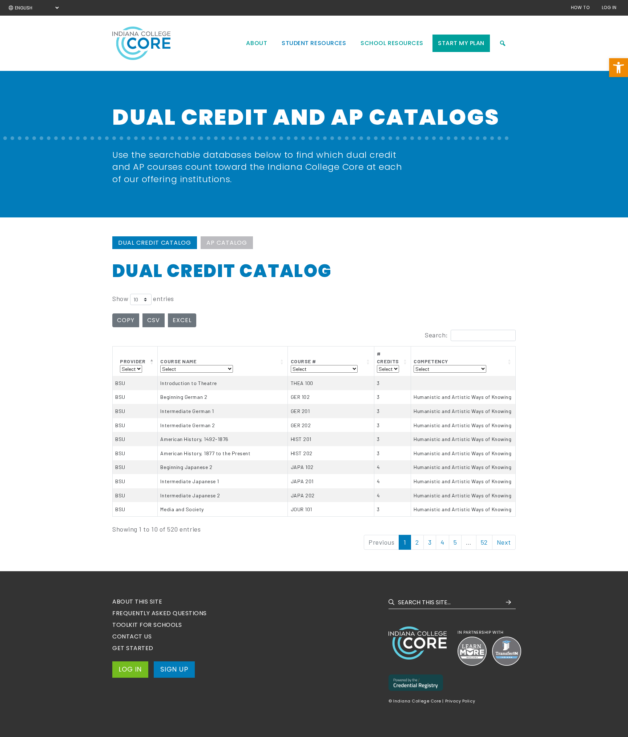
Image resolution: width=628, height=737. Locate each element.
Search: (436, 335)
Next (504, 542)
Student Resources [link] (314, 43)
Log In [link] (609, 7)
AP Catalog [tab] (226, 243)
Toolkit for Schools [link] (147, 625)
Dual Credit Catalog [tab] (154, 243)
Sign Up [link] (174, 669)
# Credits (388, 357)
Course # (303, 361)
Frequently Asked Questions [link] (159, 613)
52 (484, 542)
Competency (431, 361)
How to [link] (580, 7)
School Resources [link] (392, 43)
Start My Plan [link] (461, 43)
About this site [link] (137, 601)
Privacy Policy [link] (460, 701)
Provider (132, 361)
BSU (120, 383)
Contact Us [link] (132, 636)
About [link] (256, 43)
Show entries (143, 299)
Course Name (178, 361)
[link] (618, 67)
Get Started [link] (132, 648)
